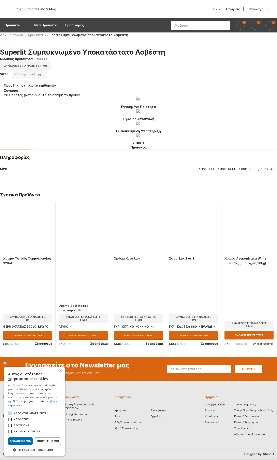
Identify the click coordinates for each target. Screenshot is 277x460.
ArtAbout (268, 454)
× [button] (60, 371)
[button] (34, 450)
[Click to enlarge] (8, 40)
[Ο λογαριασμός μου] (272, 9)
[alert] (34, 411)
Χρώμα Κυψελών (127, 258)
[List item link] (78, 414)
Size (3, 74)
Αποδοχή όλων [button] (20, 441)
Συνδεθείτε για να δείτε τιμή (25, 65)
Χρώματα (36, 35)
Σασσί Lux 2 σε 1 (181, 258)
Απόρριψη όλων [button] (48, 441)
